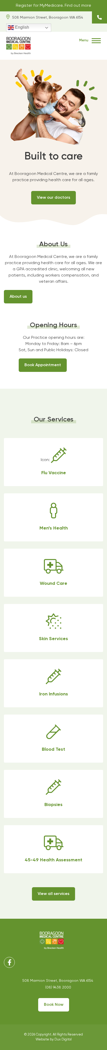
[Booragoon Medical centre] (18, 45)
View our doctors (53, 198)
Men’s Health (53, 517)
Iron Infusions (53, 683)
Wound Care (53, 572)
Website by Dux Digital (54, 1039)
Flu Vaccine (53, 462)
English (21, 27)
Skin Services (53, 628)
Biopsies (53, 793)
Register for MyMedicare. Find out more (53, 6)
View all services (53, 894)
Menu (84, 40)
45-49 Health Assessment (53, 849)
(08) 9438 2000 (99, 17)
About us (18, 297)
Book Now (53, 1005)
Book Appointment (42, 365)
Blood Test (53, 738)
